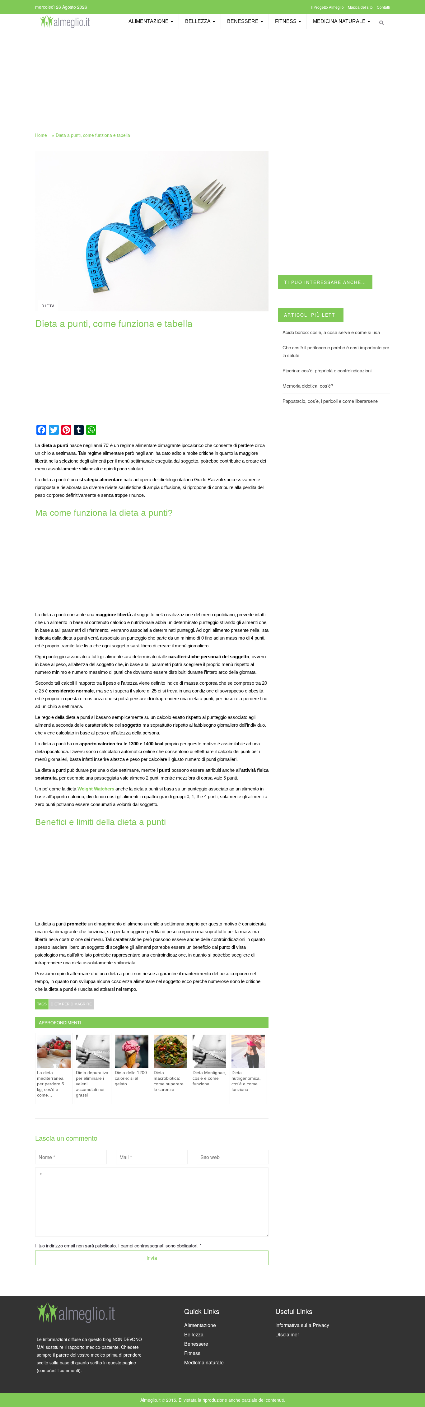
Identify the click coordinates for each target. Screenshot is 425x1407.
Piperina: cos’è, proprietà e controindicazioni (327, 370)
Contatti (383, 7)
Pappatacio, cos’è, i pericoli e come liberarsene (330, 401)
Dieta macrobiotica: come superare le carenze (169, 1081)
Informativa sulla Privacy (302, 1325)
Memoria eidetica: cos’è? (308, 385)
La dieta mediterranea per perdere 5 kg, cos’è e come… (50, 1083)
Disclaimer (287, 1334)
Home (41, 135)
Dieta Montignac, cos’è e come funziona (209, 1078)
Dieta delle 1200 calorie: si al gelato (131, 1078)
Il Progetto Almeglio (327, 7)
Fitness (286, 21)
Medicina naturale (339, 21)
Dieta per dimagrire (71, 1004)
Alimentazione (148, 21)
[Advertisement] (212, 76)
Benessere (243, 21)
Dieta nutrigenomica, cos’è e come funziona (246, 1081)
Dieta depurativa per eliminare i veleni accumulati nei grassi (92, 1083)
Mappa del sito (360, 7)
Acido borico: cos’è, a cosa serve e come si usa (331, 332)
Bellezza (198, 21)
